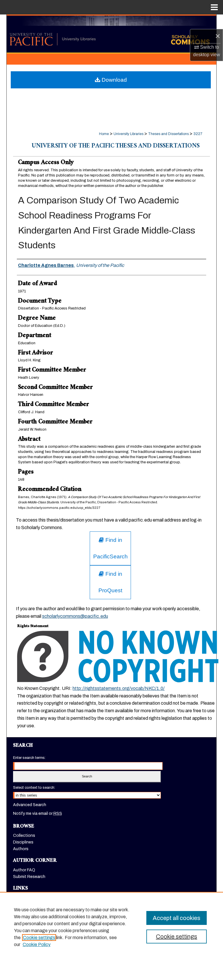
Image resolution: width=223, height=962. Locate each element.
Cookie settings (39, 937)
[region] (111, 927)
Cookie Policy (37, 944)
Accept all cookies (176, 918)
